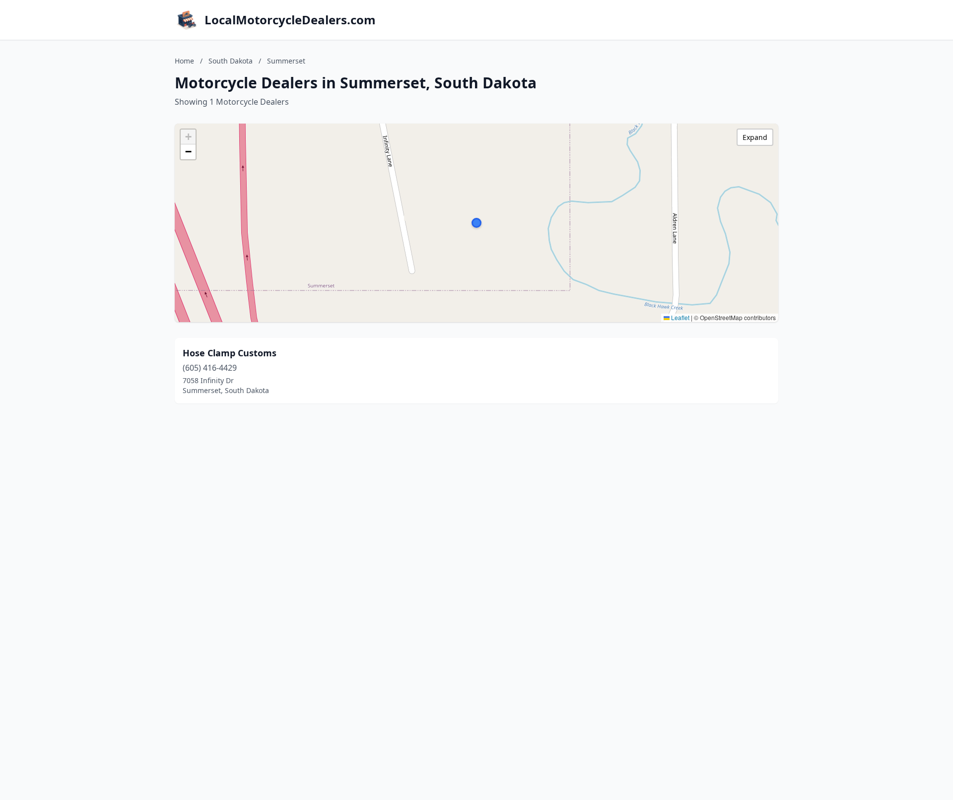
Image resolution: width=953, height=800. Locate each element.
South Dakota (230, 61)
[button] (476, 223)
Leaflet (679, 317)
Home (184, 61)
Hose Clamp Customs (229, 353)
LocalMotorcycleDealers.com (290, 20)
